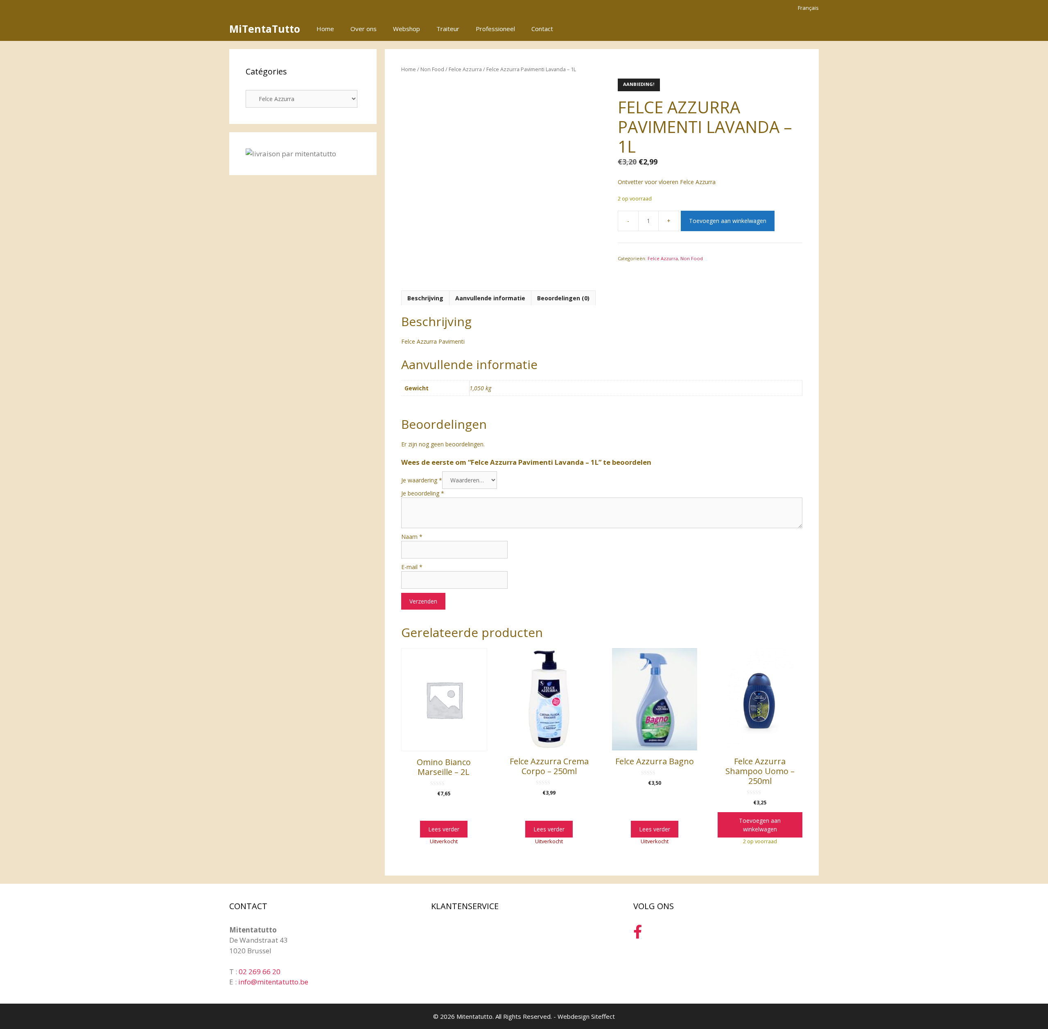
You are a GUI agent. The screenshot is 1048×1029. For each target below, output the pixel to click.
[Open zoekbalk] (785, 28)
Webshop (406, 29)
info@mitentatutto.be (273, 981)
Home (325, 29)
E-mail (411, 567)
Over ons (363, 29)
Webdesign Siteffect (586, 1016)
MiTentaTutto (264, 29)
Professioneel (495, 29)
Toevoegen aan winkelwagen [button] (760, 825)
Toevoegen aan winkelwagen (727, 221)
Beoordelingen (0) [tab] (563, 298)
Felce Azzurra (465, 69)
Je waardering (421, 480)
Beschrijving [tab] (425, 298)
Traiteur (447, 29)
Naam (411, 536)
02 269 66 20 (259, 971)
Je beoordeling (422, 493)
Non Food (432, 69)
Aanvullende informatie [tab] (490, 298)
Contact (542, 29)
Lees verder (443, 829)
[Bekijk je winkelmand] (808, 28)
